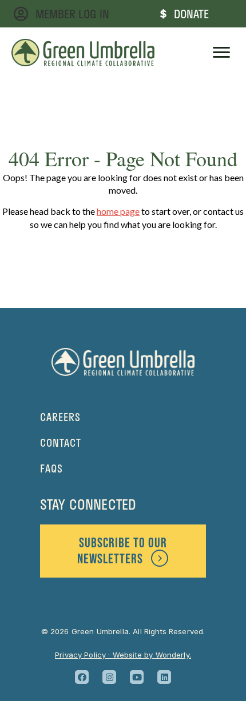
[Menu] (221, 52)
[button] (82, 677)
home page (118, 211)
